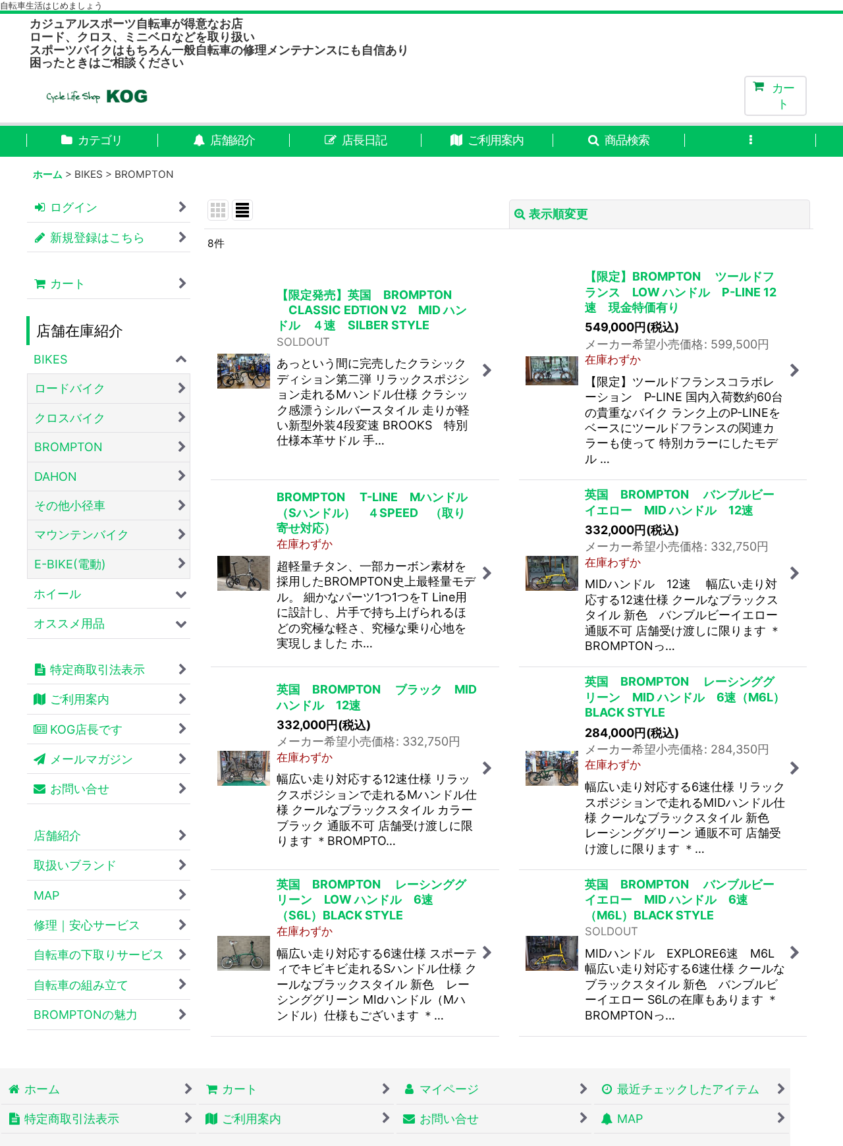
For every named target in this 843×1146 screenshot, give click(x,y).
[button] (619, 141)
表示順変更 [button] (558, 214)
